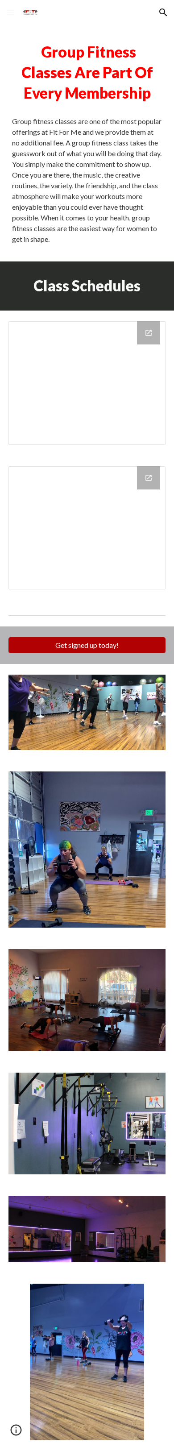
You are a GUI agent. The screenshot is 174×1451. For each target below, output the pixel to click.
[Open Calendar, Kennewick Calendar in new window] (148, 332)
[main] (87, 73)
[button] (10, 12)
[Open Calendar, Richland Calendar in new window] (148, 477)
